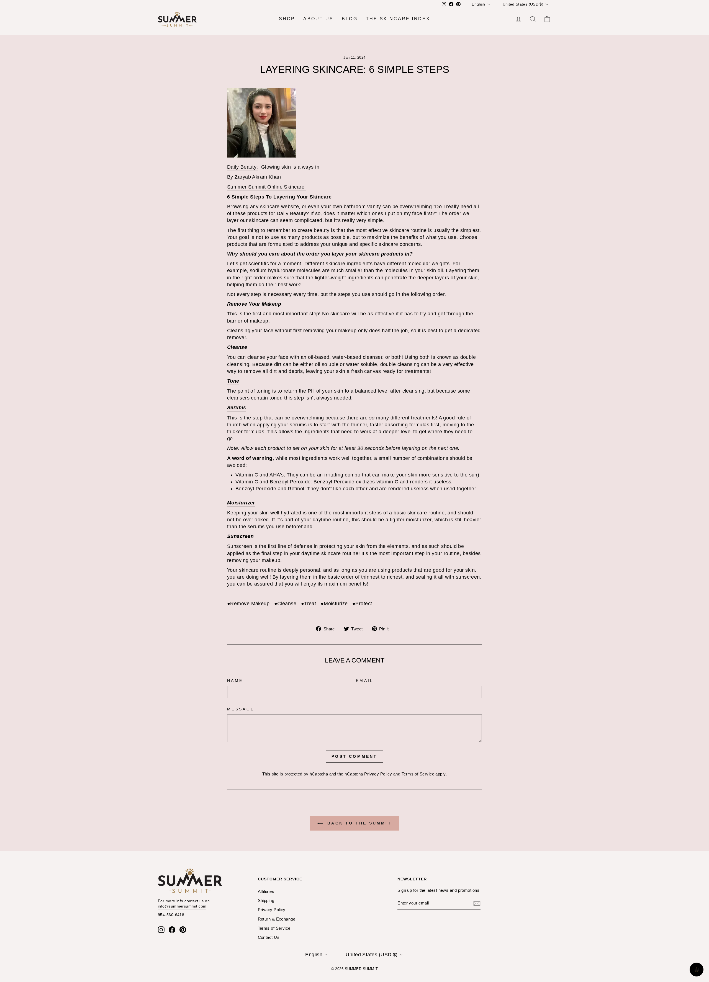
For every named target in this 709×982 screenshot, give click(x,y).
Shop (287, 18)
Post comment (354, 756)
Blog (350, 18)
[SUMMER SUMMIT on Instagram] (161, 929)
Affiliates (266, 891)
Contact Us (269, 937)
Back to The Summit (358, 823)
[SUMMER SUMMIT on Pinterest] (182, 929)
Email (365, 680)
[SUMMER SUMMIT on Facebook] (172, 929)
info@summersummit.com (182, 906)
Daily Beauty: (242, 167)
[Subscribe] (477, 903)
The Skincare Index (398, 18)
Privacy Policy (378, 774)
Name (235, 680)
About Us (318, 18)
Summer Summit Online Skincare (266, 187)
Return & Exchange (277, 919)
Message (240, 709)
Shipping (266, 900)
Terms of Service (418, 774)
